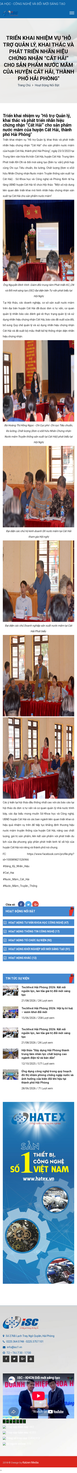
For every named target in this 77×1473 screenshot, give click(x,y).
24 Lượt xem (45, 1000)
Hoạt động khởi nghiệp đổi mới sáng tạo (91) (39, 949)
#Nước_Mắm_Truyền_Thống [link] (20, 885)
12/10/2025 (28, 1063)
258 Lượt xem (46, 1017)
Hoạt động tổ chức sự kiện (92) (30, 940)
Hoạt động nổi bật (47, 85)
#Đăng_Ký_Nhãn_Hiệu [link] (16, 866)
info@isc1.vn (14, 1347)
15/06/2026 (28, 1017)
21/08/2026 (28, 1000)
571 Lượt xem (46, 1063)
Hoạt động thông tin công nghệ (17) (34, 931)
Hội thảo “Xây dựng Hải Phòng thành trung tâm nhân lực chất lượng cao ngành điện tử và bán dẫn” (45, 1054)
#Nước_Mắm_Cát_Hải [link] (16, 879)
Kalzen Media (30, 1462)
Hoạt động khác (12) (22, 957)
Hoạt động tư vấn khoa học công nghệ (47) (38, 922)
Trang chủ (24, 85)
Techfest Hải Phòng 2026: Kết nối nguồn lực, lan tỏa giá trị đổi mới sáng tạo (45, 991)
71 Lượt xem (45, 1088)
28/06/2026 (28, 1088)
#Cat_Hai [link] (8, 872)
